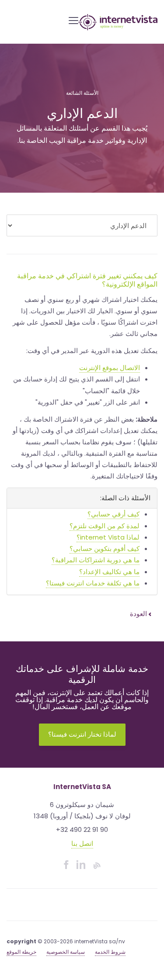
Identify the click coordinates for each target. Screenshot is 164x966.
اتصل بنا (82, 843)
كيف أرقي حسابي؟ (113, 514)
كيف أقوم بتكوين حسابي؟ (105, 548)
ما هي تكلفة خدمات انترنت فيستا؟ (93, 583)
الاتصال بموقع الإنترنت (109, 367)
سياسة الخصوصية (65, 952)
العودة (139, 613)
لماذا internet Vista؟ (108, 537)
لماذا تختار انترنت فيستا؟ (82, 734)
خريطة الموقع (21, 952)
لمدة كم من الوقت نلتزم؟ (105, 525)
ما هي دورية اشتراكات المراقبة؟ (96, 559)
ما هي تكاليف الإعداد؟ (109, 571)
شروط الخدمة (110, 952)
